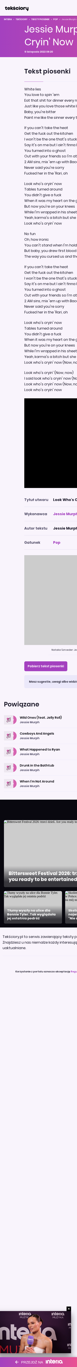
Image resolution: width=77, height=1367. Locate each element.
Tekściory (21, 19)
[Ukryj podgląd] (69, 1309)
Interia (8, 19)
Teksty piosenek (40, 19)
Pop (55, 19)
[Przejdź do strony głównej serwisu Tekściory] (16, 8)
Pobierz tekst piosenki (46, 666)
